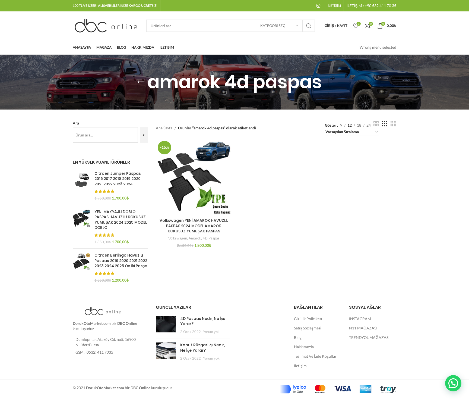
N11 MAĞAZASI (363, 328)
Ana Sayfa (164, 128)
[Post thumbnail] (166, 325)
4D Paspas (211, 238)
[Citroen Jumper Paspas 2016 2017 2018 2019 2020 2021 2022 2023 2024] (81, 186)
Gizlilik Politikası (308, 318)
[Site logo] (107, 25)
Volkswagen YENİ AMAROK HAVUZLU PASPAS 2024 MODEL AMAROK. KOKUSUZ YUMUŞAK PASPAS (194, 226)
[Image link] (102, 310)
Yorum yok (211, 332)
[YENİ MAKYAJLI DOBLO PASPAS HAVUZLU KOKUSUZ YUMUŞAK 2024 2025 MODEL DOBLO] (81, 227)
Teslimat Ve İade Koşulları (316, 356)
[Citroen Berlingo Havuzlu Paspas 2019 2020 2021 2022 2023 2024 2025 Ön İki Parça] (81, 268)
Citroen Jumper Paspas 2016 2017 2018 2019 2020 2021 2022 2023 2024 (117, 179)
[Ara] (144, 135)
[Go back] (140, 82)
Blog (298, 337)
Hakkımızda (304, 346)
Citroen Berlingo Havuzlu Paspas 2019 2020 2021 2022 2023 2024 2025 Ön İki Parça (120, 261)
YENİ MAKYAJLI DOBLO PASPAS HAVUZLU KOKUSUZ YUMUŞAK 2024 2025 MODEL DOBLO (120, 219)
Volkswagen (177, 238)
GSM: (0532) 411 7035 (94, 352)
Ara (76, 123)
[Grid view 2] (376, 123)
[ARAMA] (309, 26)
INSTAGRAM (360, 318)
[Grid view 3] (384, 123)
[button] (453, 383)
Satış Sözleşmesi (307, 328)
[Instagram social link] (318, 6)
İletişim (300, 365)
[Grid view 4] (393, 123)
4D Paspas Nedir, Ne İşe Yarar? (202, 321)
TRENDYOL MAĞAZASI (369, 337)
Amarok (195, 238)
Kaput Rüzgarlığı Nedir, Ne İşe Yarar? (202, 347)
